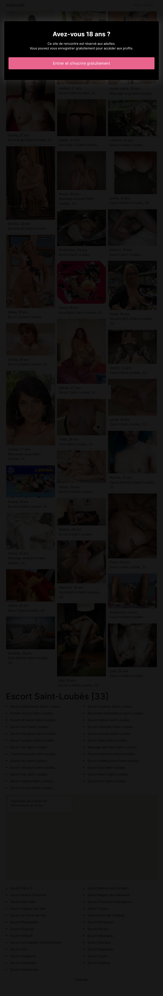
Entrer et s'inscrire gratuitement (81, 63)
